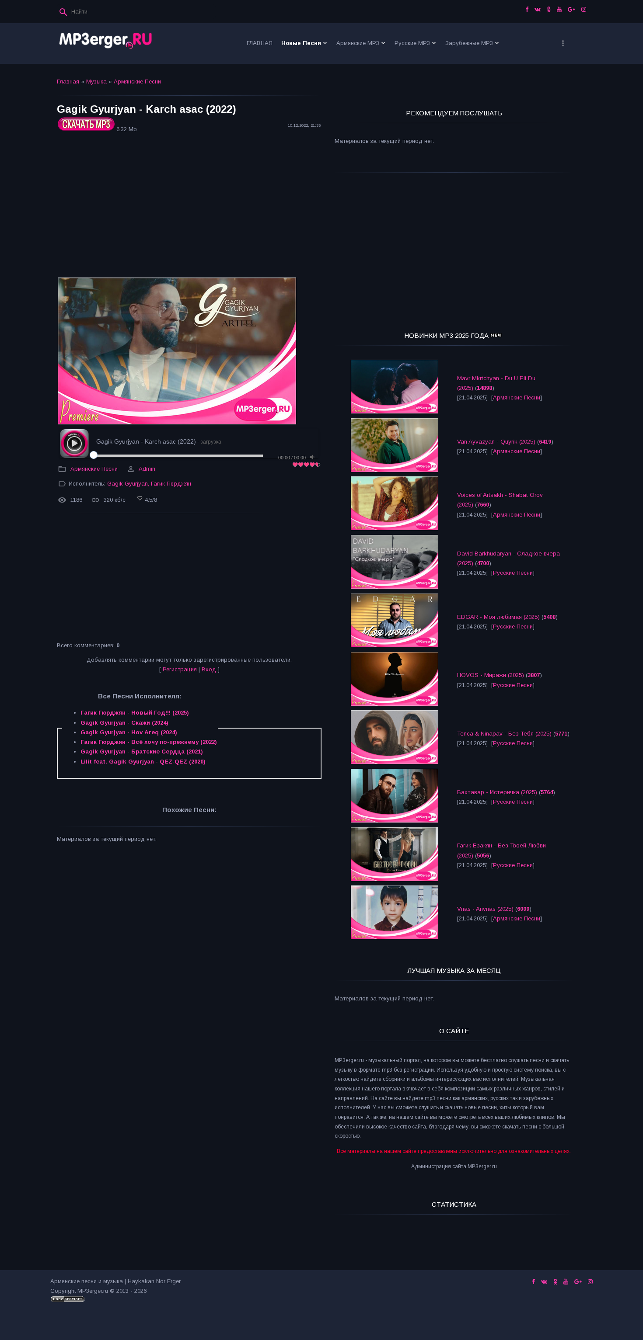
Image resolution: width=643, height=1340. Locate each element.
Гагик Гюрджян (171, 483)
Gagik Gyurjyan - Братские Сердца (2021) (141, 751)
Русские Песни (513, 572)
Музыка (96, 81)
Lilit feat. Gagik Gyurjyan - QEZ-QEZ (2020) (143, 761)
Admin (147, 468)
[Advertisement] (189, 207)
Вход (209, 669)
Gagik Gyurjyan (127, 483)
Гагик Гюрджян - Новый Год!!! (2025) (134, 712)
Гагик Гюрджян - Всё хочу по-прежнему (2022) (148, 742)
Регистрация (180, 669)
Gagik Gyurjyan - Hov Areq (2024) (128, 732)
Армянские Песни (137, 81)
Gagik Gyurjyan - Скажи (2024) (124, 722)
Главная (68, 81)
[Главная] (106, 43)
